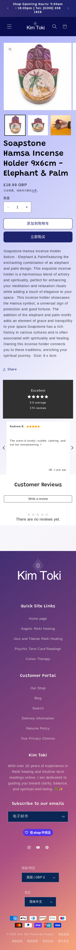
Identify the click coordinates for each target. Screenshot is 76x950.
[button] (9, 26)
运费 (34, 190)
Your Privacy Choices (38, 738)
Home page (38, 618)
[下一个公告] (68, 8)
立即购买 (38, 237)
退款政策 (17, 941)
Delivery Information (38, 718)
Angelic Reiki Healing (38, 629)
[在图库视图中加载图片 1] (15, 125)
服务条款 (63, 941)
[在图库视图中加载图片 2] (38, 125)
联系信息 (48, 941)
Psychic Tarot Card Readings (38, 649)
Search (37, 708)
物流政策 (32, 941)
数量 (7, 198)
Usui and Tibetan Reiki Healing (38, 639)
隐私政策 (63, 934)
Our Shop (38, 688)
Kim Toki (23, 934)
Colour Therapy (38, 659)
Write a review (38, 498)
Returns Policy (38, 728)
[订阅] (63, 816)
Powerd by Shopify (42, 934)
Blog (38, 698)
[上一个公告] (8, 8)
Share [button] (12, 369)
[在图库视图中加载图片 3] (60, 125)
